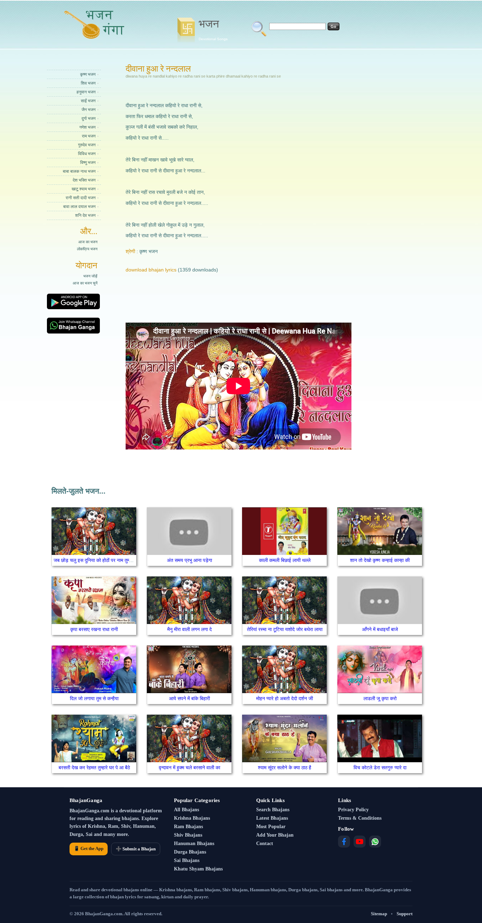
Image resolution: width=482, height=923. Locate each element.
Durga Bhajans (190, 852)
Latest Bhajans (272, 818)
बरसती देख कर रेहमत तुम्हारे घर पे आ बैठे (94, 767)
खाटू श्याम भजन (84, 189)
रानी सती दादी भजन (81, 197)
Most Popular (270, 826)
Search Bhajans (272, 809)
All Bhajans (186, 809)
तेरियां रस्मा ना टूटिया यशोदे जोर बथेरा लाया (285, 629)
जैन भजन (89, 109)
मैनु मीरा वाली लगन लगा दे (189, 629)
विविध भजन (87, 153)
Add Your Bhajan (275, 835)
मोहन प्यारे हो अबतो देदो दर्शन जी (284, 698)
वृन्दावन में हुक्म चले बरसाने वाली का (189, 767)
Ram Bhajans (188, 826)
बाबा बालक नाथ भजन (79, 171)
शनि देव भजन (85, 215)
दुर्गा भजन (89, 118)
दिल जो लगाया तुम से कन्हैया (94, 698)
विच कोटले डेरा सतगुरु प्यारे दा (380, 767)
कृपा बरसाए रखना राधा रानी (94, 629)
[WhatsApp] (375, 842)
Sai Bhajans (186, 860)
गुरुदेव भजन (87, 144)
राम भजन (89, 136)
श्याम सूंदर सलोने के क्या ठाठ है (284, 767)
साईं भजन (88, 100)
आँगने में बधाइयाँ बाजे (380, 629)
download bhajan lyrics (151, 270)
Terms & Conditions (359, 818)
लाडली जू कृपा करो (380, 698)
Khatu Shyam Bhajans (198, 869)
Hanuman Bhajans (194, 843)
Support (404, 913)
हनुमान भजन (86, 92)
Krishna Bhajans (192, 818)
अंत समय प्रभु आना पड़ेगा (189, 560)
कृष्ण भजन (88, 74)
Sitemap (379, 913)
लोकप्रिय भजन (87, 249)
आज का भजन (87, 242)
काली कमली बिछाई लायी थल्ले (285, 560)
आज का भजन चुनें (85, 283)
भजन (213, 29)
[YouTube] (360, 842)
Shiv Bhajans (188, 835)
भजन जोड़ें (90, 276)
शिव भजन (88, 83)
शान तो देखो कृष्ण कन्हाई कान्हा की (380, 560)
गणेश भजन (87, 127)
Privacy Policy (353, 809)
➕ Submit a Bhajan (136, 848)
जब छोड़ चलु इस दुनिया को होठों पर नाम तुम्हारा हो (97, 560)
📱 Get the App (88, 848)
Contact (264, 843)
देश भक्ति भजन (84, 180)
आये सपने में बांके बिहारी (189, 698)
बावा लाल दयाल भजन (79, 206)
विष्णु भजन (88, 162)
